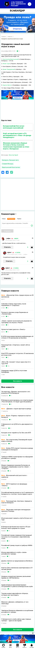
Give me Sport (13, 155)
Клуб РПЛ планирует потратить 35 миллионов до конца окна (17, 354)
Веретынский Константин (11, 167)
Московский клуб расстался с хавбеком (14, 476)
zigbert (9, 252)
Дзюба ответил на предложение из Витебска (17, 561)
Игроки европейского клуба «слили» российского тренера (14, 553)
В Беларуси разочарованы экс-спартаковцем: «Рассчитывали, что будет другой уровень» (17, 401)
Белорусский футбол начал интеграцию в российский (13, 127)
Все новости (17, 381)
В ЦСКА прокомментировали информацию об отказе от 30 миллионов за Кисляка (17, 337)
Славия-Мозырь (7, 164)
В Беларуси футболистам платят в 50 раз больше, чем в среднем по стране (15, 527)
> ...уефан (24, 254)
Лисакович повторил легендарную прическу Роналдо (15, 510)
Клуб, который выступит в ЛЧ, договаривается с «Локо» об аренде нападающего (17, 135)
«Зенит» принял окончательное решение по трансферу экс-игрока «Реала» (16, 321)
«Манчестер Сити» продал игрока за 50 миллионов (17, 296)
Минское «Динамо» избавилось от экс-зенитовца (15, 602)
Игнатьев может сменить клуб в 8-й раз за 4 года (16, 519)
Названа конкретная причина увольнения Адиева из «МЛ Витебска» (16, 577)
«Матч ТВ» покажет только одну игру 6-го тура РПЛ (16, 362)
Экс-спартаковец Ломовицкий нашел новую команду (16, 440)
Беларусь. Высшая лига (10, 160)
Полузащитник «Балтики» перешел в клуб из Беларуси (16, 502)
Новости (10, 36)
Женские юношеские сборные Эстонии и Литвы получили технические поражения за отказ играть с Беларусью (16, 146)
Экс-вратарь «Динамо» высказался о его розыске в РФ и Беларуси (15, 392)
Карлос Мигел (7, 85)
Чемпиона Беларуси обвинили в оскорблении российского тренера (17, 611)
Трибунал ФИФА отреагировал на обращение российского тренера (17, 457)
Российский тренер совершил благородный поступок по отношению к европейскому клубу (16, 536)
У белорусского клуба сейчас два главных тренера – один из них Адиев (16, 620)
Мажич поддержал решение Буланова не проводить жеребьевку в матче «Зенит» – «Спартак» (16, 466)
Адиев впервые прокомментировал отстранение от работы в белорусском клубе (17, 585)
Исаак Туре (6, 63)
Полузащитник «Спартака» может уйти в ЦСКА (15, 345)
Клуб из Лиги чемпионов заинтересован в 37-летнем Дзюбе (17, 568)
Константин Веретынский (10, 59)
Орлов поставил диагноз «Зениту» (13, 329)
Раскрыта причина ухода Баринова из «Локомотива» (14, 313)
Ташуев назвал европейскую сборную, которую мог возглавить (14, 594)
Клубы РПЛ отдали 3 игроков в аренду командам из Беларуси (17, 449)
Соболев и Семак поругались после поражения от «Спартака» (13, 304)
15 (8, 366)
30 (10, 471)
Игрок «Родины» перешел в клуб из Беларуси (16, 416)
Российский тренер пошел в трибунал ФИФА (16, 545)
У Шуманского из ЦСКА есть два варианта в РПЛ (16, 425)
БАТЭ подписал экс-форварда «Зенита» (14, 484)
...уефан (7, 238)
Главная (3, 36)
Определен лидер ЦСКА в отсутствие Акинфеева (14, 371)
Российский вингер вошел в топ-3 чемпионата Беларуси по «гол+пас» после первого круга (17, 493)
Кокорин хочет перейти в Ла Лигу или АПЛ (16, 433)
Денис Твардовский (9, 69)
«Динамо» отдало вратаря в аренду (16, 409)
